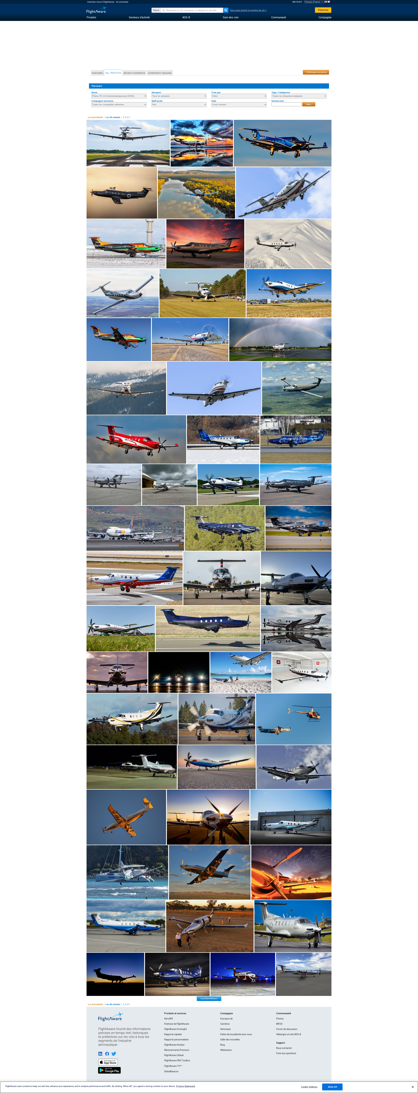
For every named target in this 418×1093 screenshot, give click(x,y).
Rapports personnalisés (176, 1039)
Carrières (225, 1024)
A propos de (226, 1018)
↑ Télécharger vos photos (316, 72)
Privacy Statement (185, 1086)
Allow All (332, 1087)
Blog (222, 1044)
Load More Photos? (209, 998)
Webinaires (226, 1050)
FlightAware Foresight (175, 1029)
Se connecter (122, 2)
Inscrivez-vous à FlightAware (100, 2)
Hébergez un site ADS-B (288, 1034)
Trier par (216, 92)
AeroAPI (168, 1018)
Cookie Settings (309, 1087)
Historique (225, 1029)
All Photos (113, 72)
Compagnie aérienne (102, 101)
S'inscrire (323, 10)
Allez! (308, 104)
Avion (94, 92)
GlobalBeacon (171, 1071)
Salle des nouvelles (230, 1039)
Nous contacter (284, 1048)
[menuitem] (91, 17)
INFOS (279, 1024)
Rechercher (278, 101)
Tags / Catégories (281, 92)
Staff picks (157, 101)
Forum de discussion (286, 1029)
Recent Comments (134, 73)
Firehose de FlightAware (176, 1024)
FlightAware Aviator (174, 1044)
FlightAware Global (174, 1055)
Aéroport (156, 92)
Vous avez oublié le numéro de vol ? (248, 10)
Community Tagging (160, 73)
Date (213, 101)
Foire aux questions (286, 1053)
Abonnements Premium (176, 1050)
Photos (280, 1018)
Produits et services (175, 1013)
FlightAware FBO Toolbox (177, 1060)
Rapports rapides (173, 1034)
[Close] (412, 1087)
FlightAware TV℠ (173, 1066)
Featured (97, 73)
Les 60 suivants (113, 117)
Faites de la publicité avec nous (236, 1034)
